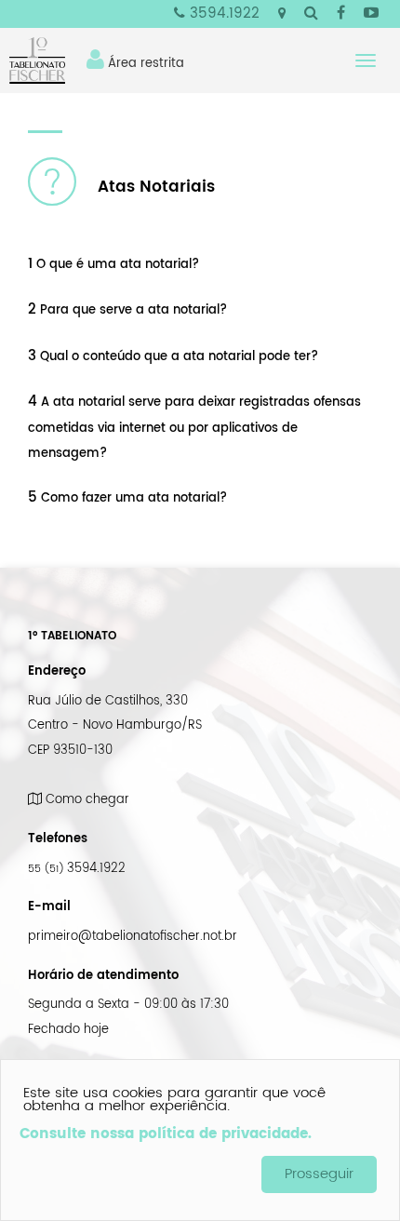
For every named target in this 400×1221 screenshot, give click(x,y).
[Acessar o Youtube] (371, 14)
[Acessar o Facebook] (341, 14)
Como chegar (85, 799)
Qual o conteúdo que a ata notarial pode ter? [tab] (173, 356)
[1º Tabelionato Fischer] (44, 60)
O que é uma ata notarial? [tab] (113, 264)
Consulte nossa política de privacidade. (166, 1134)
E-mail (49, 906)
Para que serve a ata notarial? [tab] (127, 310)
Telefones (57, 838)
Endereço (57, 671)
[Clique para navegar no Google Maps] (282, 14)
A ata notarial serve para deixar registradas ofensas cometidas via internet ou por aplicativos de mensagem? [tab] (194, 427)
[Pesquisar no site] (311, 14)
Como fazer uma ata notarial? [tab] (127, 498)
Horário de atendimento (103, 975)
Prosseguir (319, 1174)
